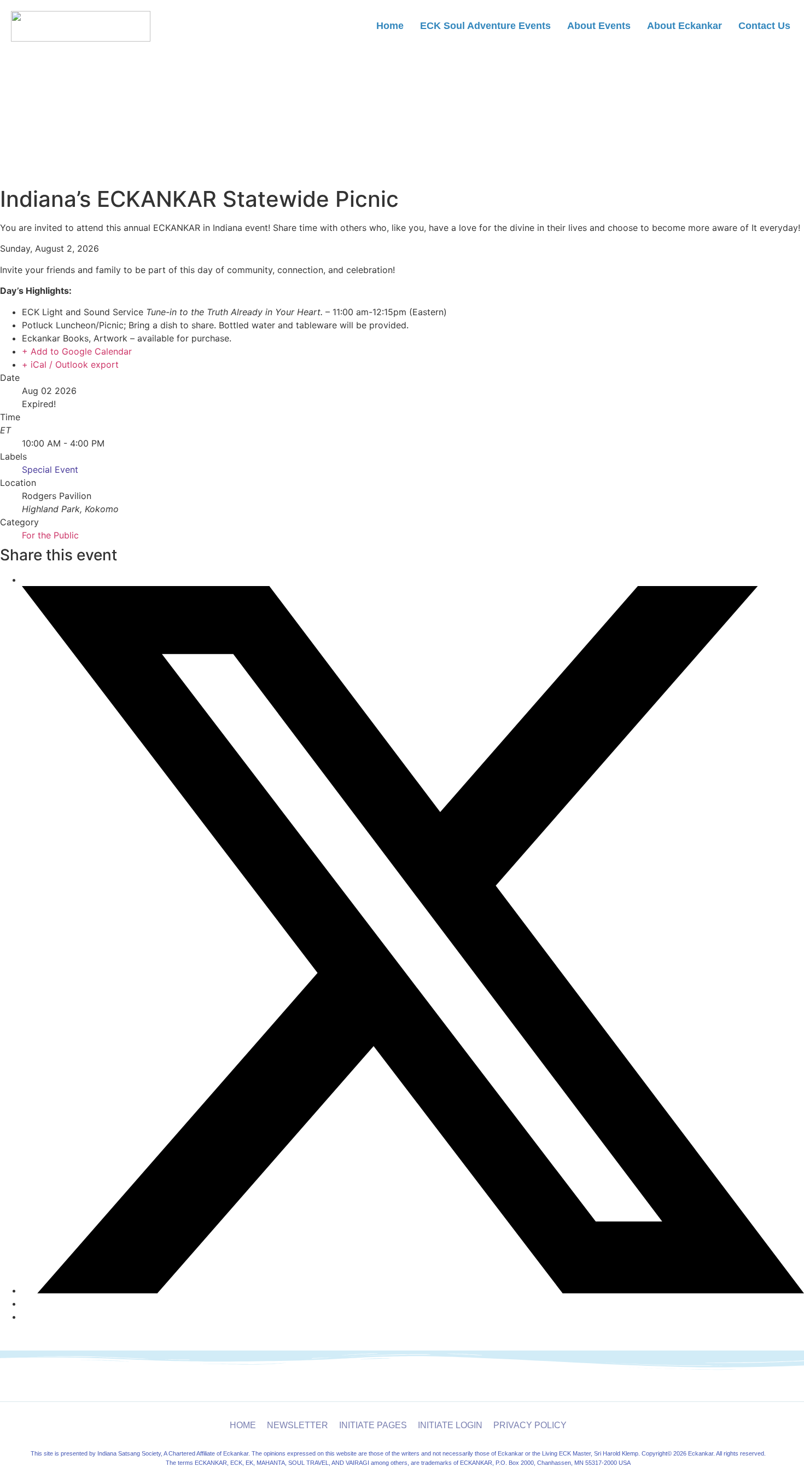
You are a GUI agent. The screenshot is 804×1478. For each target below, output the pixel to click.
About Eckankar (684, 25)
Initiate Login (450, 1425)
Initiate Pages (373, 1425)
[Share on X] (413, 1290)
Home (390, 25)
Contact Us (764, 25)
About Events (599, 25)
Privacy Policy (530, 1425)
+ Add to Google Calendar (77, 351)
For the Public (50, 535)
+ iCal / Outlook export (70, 364)
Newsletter (297, 1425)
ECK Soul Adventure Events (485, 25)
